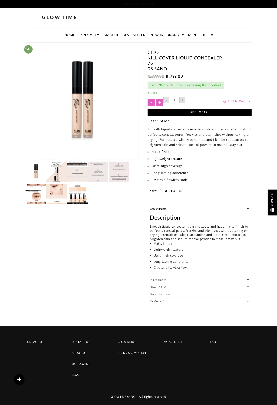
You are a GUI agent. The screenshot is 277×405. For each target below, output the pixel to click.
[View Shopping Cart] (211, 35)
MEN (192, 35)
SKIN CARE (87, 35)
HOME (69, 35)
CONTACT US (34, 342)
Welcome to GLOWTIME (138, 3)
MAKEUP (111, 35)
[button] (237, 102)
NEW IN (157, 35)
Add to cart (199, 112)
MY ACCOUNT (81, 364)
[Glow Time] (59, 17)
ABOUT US (79, 353)
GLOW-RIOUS (126, 342)
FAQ (213, 342)
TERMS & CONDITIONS (132, 353)
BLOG (75, 375)
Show (272, 203)
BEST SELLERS (134, 35)
